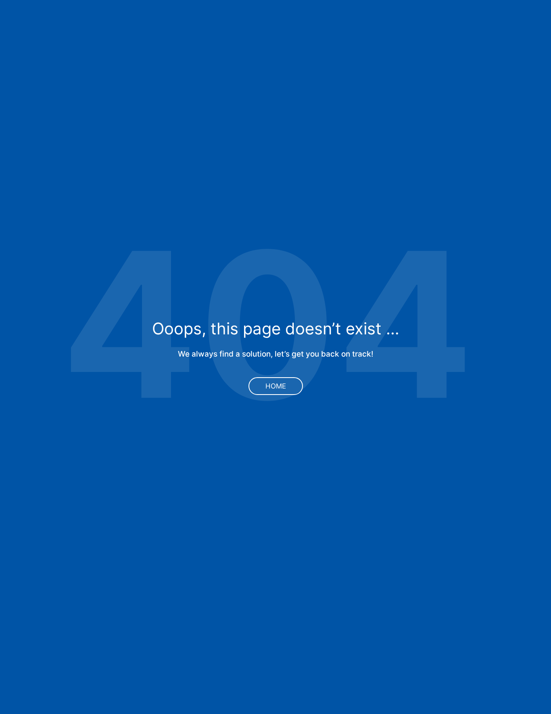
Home (275, 386)
